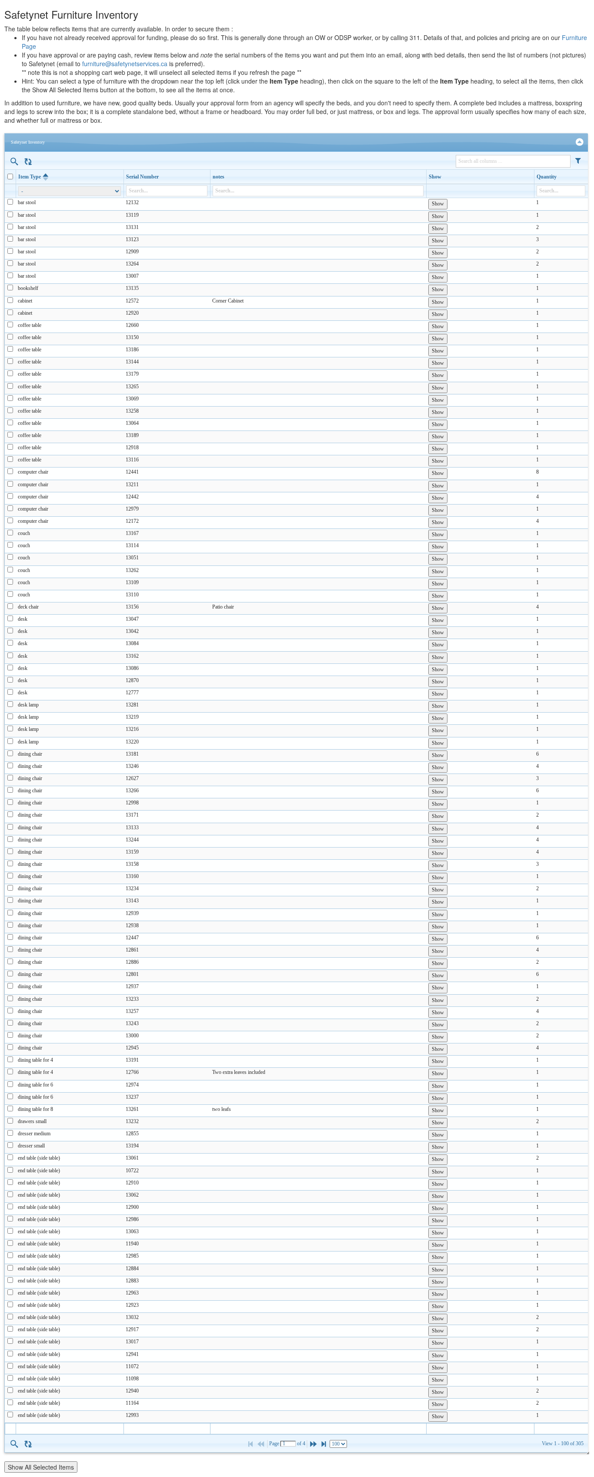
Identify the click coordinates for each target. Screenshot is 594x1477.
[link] (579, 142)
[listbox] (338, 1444)
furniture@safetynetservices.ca (124, 63)
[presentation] (296, 810)
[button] (578, 160)
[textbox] (288, 1444)
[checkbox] (10, 176)
